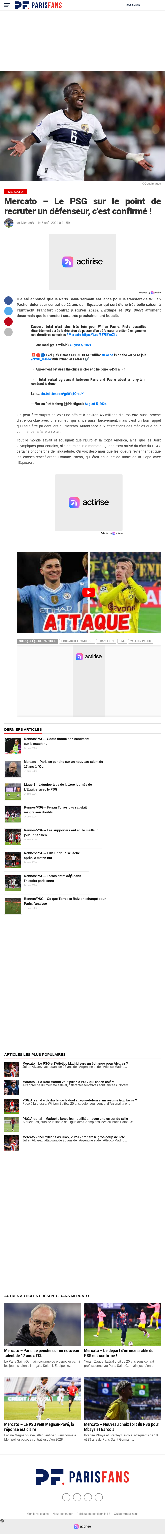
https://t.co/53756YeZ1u (99, 335)
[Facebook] (66, 1497)
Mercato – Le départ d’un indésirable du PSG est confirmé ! (119, 1353)
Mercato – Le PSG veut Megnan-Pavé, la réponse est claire (39, 1427)
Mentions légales (38, 1513)
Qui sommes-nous (126, 1513)
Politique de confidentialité (93, 1513)
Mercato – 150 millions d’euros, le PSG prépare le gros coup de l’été (74, 1137)
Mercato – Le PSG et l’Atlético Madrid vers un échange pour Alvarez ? (75, 1063)
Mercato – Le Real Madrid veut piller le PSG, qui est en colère (68, 1082)
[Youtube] (88, 1497)
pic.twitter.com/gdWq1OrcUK (62, 394)
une (122, 641)
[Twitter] (77, 1497)
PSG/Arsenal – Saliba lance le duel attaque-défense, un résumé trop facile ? (80, 1100)
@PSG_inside (41, 359)
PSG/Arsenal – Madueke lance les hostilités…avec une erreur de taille (75, 1118)
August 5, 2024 (80, 345)
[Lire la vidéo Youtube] (89, 592)
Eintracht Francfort (77, 641)
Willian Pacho (140, 641)
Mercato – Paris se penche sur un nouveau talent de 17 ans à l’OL (41, 1353)
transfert (106, 641)
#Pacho (107, 355)
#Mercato (74, 335)
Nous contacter (63, 1513)
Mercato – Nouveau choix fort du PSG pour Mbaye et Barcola (121, 1427)
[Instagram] (99, 1497)
